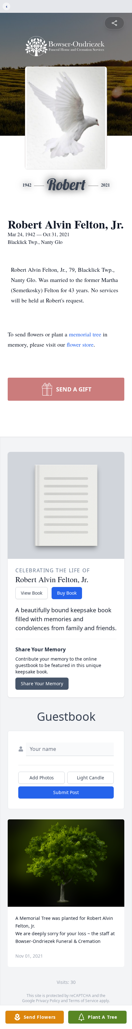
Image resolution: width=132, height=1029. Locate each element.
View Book (31, 593)
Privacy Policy (48, 1000)
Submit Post (66, 792)
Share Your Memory (42, 683)
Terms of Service (83, 1000)
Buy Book (67, 593)
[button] (66, 863)
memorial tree (85, 334)
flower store (80, 344)
